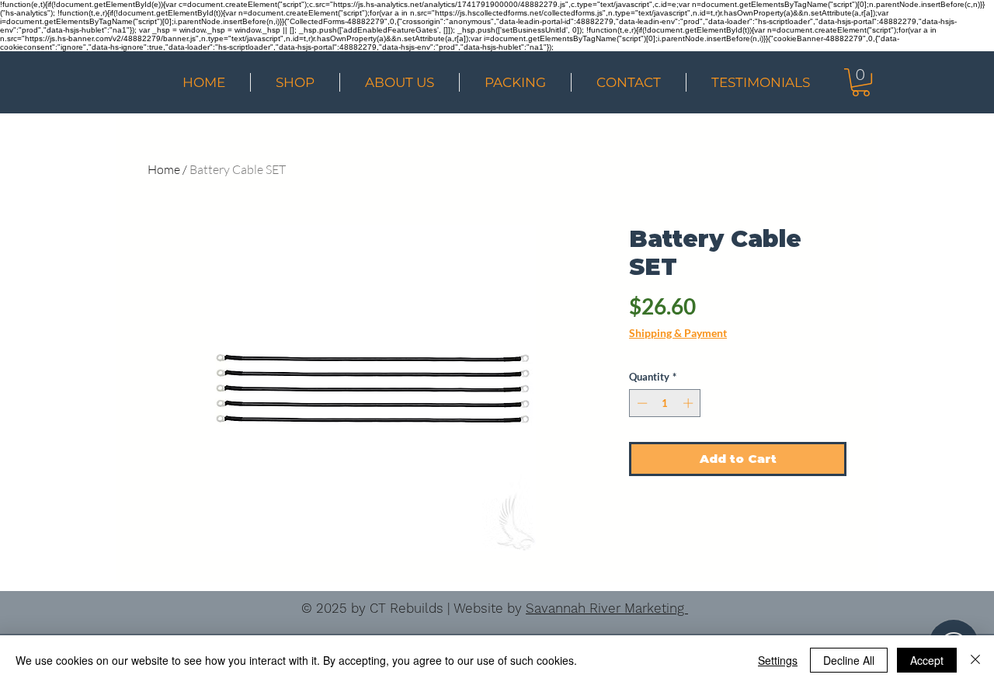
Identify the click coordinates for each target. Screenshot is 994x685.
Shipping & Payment (678, 332)
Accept (927, 660)
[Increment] (689, 403)
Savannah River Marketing (607, 608)
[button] (861, 82)
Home (164, 169)
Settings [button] (778, 660)
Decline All (848, 660)
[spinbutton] (665, 403)
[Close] (975, 660)
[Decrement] (640, 403)
